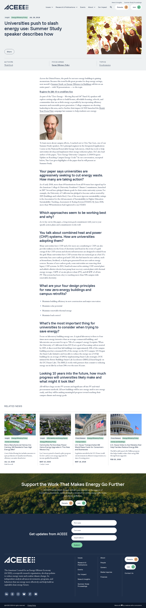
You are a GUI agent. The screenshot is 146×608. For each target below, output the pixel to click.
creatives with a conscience (133, 605)
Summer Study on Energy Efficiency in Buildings (71, 84)
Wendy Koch (8, 65)
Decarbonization (105, 65)
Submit (77, 545)
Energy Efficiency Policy (61, 65)
